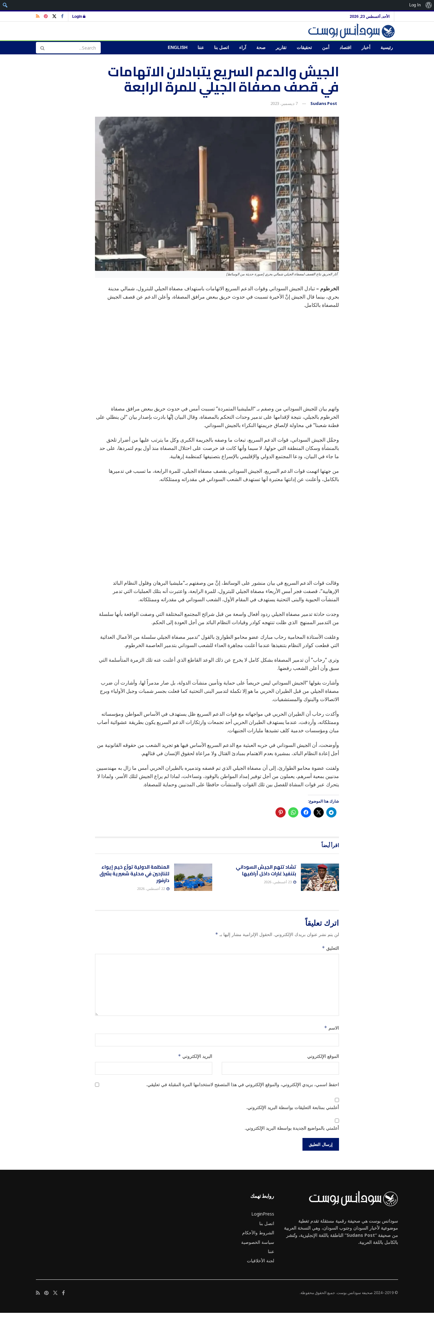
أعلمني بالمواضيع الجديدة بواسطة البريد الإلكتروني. (292, 1128)
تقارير (281, 48)
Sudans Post (323, 103)
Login (77, 16)
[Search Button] (42, 47)
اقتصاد (345, 48)
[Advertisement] (217, 359)
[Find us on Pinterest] (46, 16)
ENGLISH (177, 48)
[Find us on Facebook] (62, 16)
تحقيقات (304, 48)
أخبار (366, 48)
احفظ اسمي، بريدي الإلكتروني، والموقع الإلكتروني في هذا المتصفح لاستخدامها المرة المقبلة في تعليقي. (242, 1084)
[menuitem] (428, 5)
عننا (201, 48)
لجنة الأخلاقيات (260, 1261)
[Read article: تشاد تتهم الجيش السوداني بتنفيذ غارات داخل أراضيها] (320, 877)
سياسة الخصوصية (257, 1242)
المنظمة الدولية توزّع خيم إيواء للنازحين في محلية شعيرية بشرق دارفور (134, 873)
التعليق (330, 948)
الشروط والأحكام (258, 1233)
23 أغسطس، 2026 (278, 881)
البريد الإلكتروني (195, 1056)
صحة (261, 48)
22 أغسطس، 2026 (151, 888)
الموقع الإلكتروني (323, 1056)
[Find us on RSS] (37, 16)
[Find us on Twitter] (54, 16)
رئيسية (387, 48)
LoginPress (262, 1214)
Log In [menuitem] (415, 5)
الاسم (331, 1028)
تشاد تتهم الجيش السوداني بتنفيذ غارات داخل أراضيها (266, 870)
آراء (242, 48)
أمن (325, 48)
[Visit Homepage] (352, 31)
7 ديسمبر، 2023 (284, 103)
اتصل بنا (221, 48)
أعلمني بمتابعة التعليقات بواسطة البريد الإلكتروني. (292, 1107)
